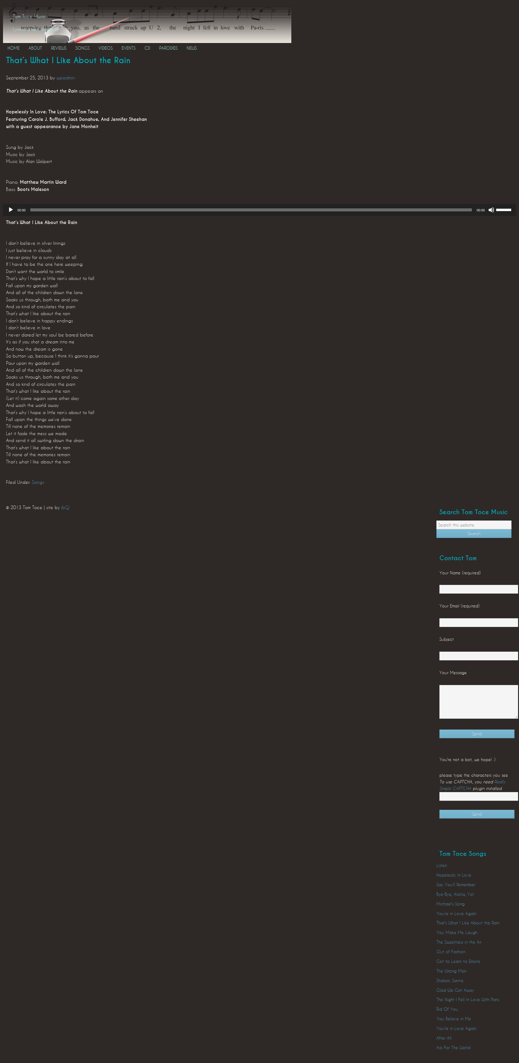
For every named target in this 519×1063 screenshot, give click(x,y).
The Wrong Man (451, 970)
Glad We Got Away (455, 990)
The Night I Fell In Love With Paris (467, 999)
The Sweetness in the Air (458, 942)
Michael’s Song (450, 903)
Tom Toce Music (29, 16)
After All (443, 1037)
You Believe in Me (453, 1018)
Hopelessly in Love (453, 874)
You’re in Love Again (456, 913)
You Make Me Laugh (456, 932)
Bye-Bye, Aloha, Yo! (455, 894)
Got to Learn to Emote (458, 961)
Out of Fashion (450, 951)
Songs (38, 482)
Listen (441, 865)
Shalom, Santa (449, 980)
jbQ (65, 507)
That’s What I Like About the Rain (467, 922)
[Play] (11, 210)
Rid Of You (447, 1009)
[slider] (504, 209)
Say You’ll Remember (455, 884)
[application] (259, 210)
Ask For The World (453, 1047)
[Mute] (491, 210)
